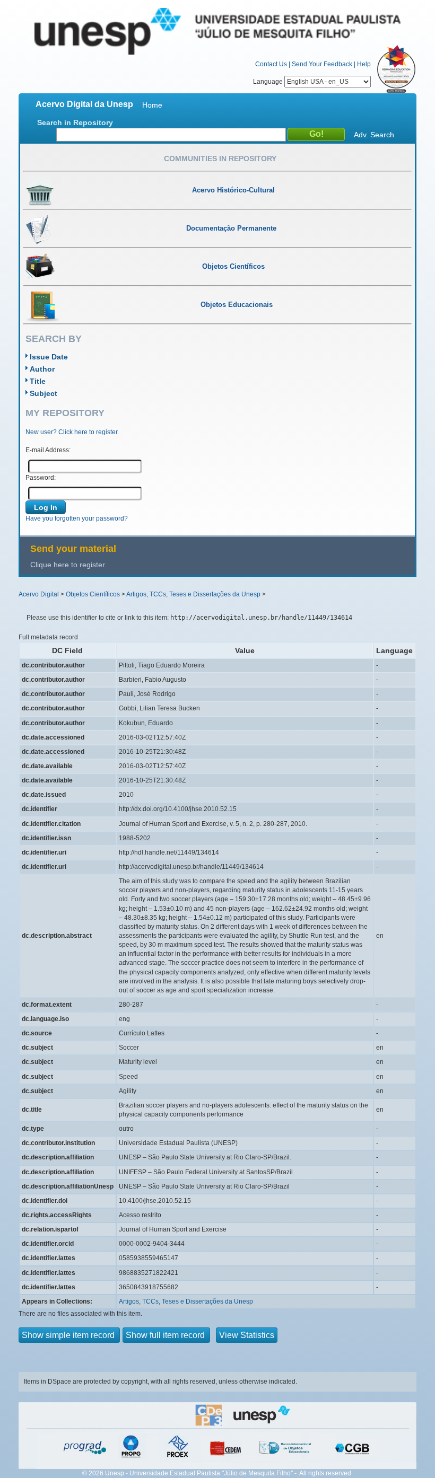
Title (38, 381)
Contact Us (271, 64)
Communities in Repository (220, 158)
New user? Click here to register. (72, 432)
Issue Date (49, 357)
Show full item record (166, 1335)
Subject (43, 393)
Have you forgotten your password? (76, 518)
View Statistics (246, 1335)
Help (364, 64)
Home (152, 105)
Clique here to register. (68, 564)
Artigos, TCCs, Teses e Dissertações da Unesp (193, 594)
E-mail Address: (48, 450)
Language (268, 81)
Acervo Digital (39, 594)
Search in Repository (75, 122)
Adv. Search (374, 134)
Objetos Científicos (93, 594)
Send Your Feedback (322, 64)
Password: (40, 477)
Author (42, 369)
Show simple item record (69, 1335)
